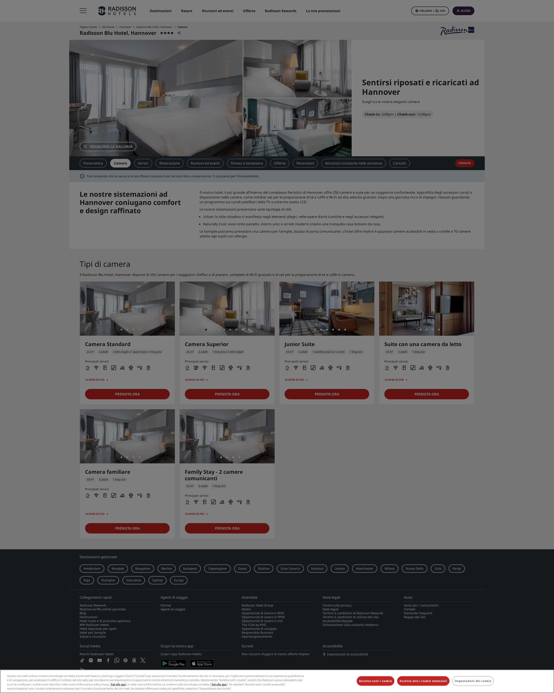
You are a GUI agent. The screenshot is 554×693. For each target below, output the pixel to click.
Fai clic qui (118, 684)
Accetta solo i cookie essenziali (423, 681)
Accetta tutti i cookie (375, 681)
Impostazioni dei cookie (473, 681)
